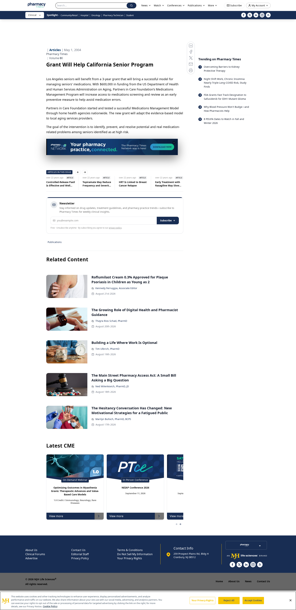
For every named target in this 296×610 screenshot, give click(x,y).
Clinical (32, 15)
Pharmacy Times (57, 54)
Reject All (229, 600)
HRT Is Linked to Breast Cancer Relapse (133, 183)
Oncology (95, 15)
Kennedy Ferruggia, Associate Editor (116, 288)
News (248, 581)
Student (130, 15)
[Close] (290, 600)
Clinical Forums (35, 554)
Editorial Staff (80, 554)
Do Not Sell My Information (135, 554)
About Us (31, 550)
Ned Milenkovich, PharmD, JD (112, 386)
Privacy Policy (80, 558)
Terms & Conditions (130, 550)
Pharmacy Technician (113, 15)
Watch (157, 5)
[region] (148, 600)
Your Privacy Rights (129, 558)
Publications (55, 242)
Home (219, 581)
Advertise (31, 558)
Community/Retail (69, 15)
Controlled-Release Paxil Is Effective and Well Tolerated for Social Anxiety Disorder (60, 183)
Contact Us (78, 550)
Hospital (84, 15)
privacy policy (115, 227)
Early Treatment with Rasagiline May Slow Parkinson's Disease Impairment (167, 183)
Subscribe (166, 220)
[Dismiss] (174, 142)
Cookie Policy (50, 606)
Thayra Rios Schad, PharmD (111, 320)
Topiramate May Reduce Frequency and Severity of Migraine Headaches (97, 183)
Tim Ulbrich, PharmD (107, 348)
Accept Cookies (253, 600)
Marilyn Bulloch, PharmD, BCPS (113, 419)
